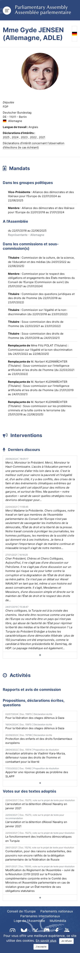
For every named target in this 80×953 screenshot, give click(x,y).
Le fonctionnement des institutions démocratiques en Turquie (40, 837)
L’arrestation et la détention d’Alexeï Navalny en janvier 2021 (40, 804)
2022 (33, 137)
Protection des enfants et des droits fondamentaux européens (38, 739)
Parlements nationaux (56, 911)
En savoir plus (46, 940)
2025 (6, 137)
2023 (24, 137)
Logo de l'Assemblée (29, 921)
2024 (15, 137)
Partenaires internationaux (40, 916)
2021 (42, 137)
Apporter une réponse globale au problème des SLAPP (36, 772)
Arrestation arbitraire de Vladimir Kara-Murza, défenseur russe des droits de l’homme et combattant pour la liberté (35, 755)
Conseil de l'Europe (21, 911)
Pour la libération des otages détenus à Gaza (34, 716)
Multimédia (58, 921)
